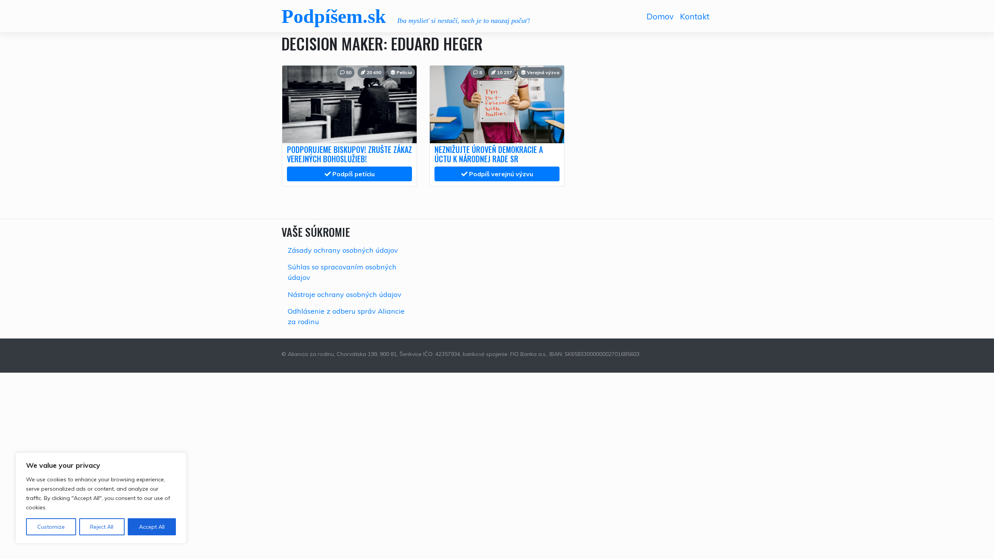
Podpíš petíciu (353, 174)
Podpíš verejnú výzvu (500, 174)
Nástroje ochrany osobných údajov (344, 294)
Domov (660, 16)
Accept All (152, 526)
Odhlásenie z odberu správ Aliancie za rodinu (346, 316)
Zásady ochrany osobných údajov (343, 250)
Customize (51, 526)
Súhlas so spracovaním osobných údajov (342, 272)
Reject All (101, 526)
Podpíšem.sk (334, 16)
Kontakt (694, 16)
